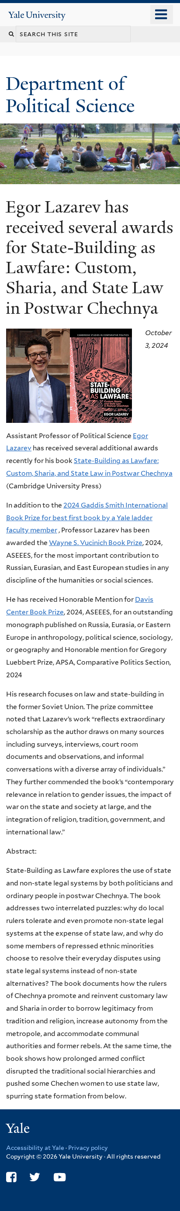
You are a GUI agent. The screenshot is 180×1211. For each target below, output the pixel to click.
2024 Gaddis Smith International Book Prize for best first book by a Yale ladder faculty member (87, 517)
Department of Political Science (72, 94)
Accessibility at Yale (35, 1147)
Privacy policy (88, 1147)
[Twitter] (34, 1177)
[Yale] (18, 1129)
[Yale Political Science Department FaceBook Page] (11, 1177)
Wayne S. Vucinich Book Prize (95, 543)
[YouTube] (60, 1177)
